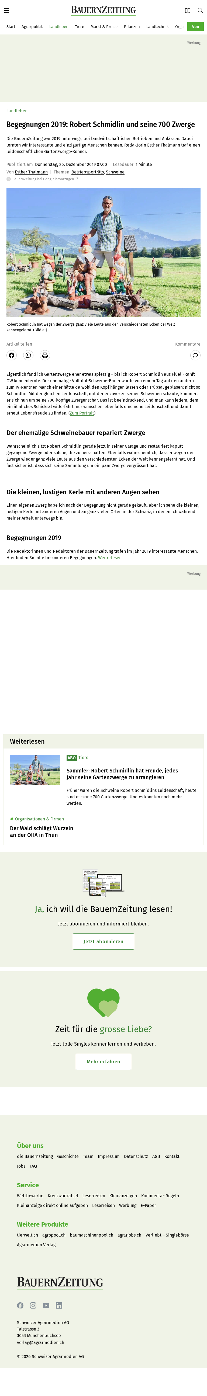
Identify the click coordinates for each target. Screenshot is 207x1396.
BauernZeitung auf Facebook (20, 1306)
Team (88, 1156)
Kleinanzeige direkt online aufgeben (52, 1205)
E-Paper (189, 10)
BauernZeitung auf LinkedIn (59, 1306)
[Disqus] (103, 661)
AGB (156, 1156)
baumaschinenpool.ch (91, 1235)
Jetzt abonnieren (103, 942)
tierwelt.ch (27, 1235)
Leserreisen (93, 1195)
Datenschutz (136, 1156)
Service (28, 1185)
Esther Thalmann (31, 172)
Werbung (127, 1205)
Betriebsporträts (87, 172)
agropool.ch (53, 1235)
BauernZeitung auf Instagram (33, 1306)
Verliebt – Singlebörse (167, 1235)
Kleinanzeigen (123, 1195)
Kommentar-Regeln (160, 1195)
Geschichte (68, 1156)
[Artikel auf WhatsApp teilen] (28, 355)
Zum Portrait (82, 413)
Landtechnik (157, 26)
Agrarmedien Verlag (36, 1244)
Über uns (30, 1146)
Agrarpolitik (32, 26)
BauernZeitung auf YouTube (46, 1306)
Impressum (109, 1156)
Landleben (58, 26)
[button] (6, 10)
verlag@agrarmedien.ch (40, 1342)
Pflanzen (132, 26)
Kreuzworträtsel (63, 1195)
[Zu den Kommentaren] (195, 355)
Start (10, 26)
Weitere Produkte (42, 1224)
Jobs (21, 1166)
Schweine (115, 172)
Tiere (79, 26)
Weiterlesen (110, 557)
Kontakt (172, 1156)
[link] (132, 774)
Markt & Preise (104, 26)
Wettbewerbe (30, 1195)
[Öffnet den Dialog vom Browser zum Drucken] (45, 355)
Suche (202, 10)
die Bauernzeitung (35, 1156)
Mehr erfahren (103, 1062)
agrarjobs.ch (129, 1235)
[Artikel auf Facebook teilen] (11, 355)
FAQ (33, 1166)
